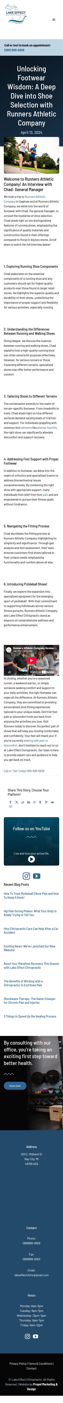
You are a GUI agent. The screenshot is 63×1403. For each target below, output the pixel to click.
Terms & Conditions (40, 1363)
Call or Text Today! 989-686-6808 (24, 771)
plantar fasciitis (47, 427)
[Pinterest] (46, 802)
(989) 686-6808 (14, 50)
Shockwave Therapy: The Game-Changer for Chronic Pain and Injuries (30, 1000)
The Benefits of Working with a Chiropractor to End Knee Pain (23, 983)
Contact (31, 1368)
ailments (26, 427)
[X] (16, 802)
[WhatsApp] (34, 802)
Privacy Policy (18, 1363)
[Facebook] (10, 802)
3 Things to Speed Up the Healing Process (30, 1016)
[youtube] (36, 876)
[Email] (10, 806)
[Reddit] (22, 802)
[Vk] (52, 802)
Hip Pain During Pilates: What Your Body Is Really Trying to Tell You (30, 913)
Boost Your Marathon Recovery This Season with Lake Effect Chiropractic (31, 965)
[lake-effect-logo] (16, 4)
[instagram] (26, 876)
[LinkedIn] (29, 802)
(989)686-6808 (31, 1243)
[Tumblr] (40, 802)
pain (46, 494)
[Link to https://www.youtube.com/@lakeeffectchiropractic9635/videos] (31, 859)
